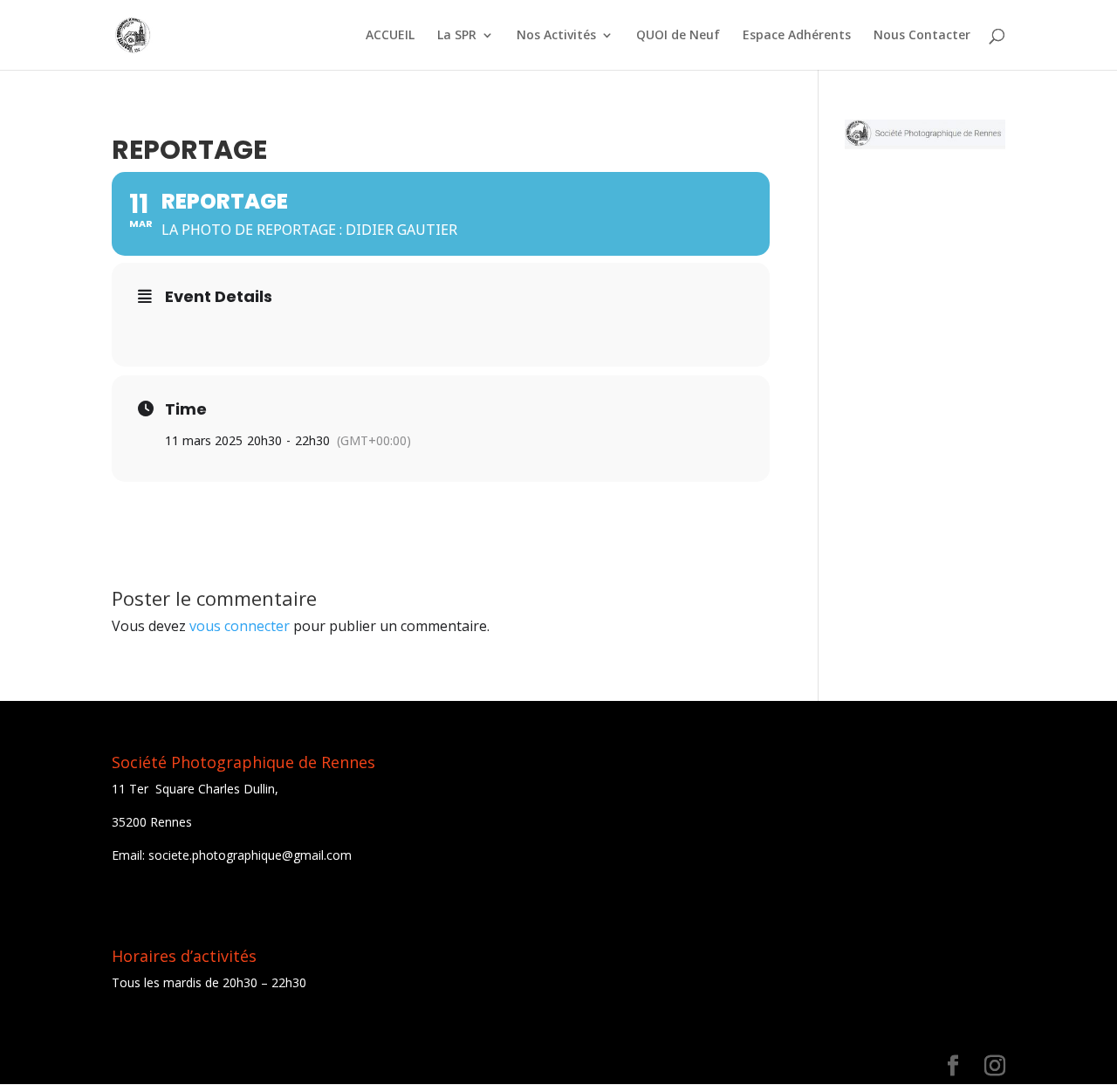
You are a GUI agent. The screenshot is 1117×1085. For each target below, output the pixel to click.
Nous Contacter (922, 36)
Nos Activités (556, 36)
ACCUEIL (390, 36)
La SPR (456, 36)
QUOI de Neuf (678, 36)
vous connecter (239, 625)
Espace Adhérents (797, 36)
